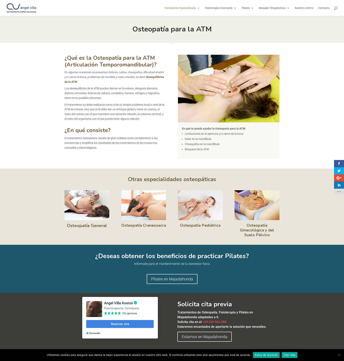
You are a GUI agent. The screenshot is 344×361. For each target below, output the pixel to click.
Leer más (289, 354)
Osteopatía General (87, 226)
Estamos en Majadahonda (204, 336)
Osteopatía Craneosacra (143, 225)
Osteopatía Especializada (180, 8)
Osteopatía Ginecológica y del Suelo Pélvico (257, 230)
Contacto (324, 8)
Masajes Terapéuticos (272, 8)
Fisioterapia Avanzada (219, 8)
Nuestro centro (304, 8)
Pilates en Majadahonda (172, 279)
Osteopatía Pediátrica (200, 225)
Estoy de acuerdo (266, 354)
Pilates (245, 8)
